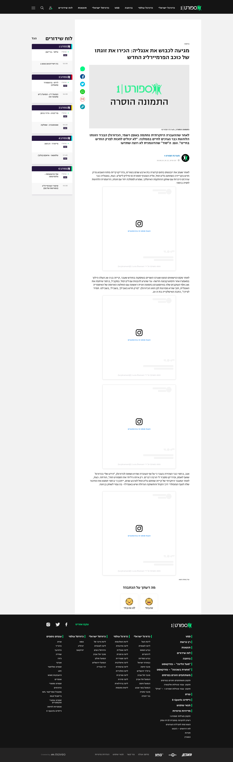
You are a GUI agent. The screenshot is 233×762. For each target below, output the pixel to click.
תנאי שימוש (184, 705)
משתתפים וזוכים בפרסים (176, 675)
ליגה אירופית (122, 646)
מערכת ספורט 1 (172, 156)
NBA (82, 642)
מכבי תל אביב (143, 675)
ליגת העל (145, 642)
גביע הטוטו (145, 650)
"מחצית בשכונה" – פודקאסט (174, 669)
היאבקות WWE (55, 675)
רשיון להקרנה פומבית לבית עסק (175, 720)
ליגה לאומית (144, 646)
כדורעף (58, 650)
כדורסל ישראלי (100, 8)
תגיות (188, 733)
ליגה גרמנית (122, 654)
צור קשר (130, 754)
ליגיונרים (146, 654)
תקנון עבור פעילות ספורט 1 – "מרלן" (173, 689)
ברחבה (129, 8)
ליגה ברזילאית (121, 683)
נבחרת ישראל (144, 662)
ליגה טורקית (122, 675)
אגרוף (59, 662)
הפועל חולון (100, 658)
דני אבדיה (101, 667)
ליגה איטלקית (121, 662)
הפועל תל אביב (143, 679)
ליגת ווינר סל (100, 642)
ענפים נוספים (54, 636)
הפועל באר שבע (142, 688)
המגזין (187, 737)
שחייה (59, 654)
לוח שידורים (65, 8)
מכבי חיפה (145, 667)
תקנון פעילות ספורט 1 (180, 716)
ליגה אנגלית (122, 650)
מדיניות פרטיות (181, 710)
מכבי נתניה (145, 692)
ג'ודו (60, 658)
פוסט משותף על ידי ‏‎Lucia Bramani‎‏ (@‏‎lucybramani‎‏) (139, 266)
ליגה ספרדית (122, 658)
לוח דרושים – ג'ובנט (181, 728)
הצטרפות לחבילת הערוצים (178, 724)
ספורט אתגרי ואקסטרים (55, 701)
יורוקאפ (80, 650)
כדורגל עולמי (145, 8)
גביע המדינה (144, 658)
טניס (188, 694)
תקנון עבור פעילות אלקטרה (177, 684)
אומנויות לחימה (54, 707)
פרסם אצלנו (143, 754)
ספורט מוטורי (55, 683)
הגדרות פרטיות (102, 754)
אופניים (58, 679)
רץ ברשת (185, 642)
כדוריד (59, 646)
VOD (117, 8)
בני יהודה (146, 696)
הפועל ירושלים (99, 662)
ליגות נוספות (122, 688)
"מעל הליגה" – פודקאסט (176, 664)
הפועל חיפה (144, 683)
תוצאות (82, 8)
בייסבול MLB (56, 696)
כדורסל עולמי (76, 636)
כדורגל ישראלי (166, 8)
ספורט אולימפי (55, 667)
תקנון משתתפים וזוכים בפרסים (176, 680)
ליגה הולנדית (122, 671)
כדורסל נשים (100, 650)
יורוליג (81, 646)
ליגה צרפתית (122, 667)
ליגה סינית (123, 679)
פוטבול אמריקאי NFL (52, 692)
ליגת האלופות (121, 642)
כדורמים (58, 688)
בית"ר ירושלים (143, 671)
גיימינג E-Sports (181, 699)
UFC (60, 671)
